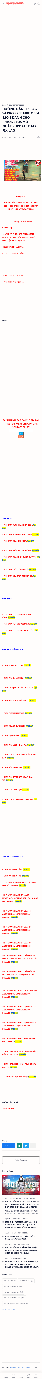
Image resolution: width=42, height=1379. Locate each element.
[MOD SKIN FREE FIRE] (22, 1198)
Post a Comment (21, 1160)
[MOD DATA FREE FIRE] (21, 1244)
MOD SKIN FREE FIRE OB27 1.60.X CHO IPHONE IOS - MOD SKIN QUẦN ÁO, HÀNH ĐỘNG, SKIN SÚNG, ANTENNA (21, 1225)
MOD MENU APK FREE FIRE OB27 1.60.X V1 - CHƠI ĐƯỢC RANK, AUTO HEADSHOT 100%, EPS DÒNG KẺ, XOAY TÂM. (21, 1264)
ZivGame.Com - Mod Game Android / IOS (25, 1367)
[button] (34, 3)
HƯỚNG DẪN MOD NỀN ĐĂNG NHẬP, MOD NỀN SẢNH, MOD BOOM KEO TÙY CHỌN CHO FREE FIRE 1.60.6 (21, 1250)
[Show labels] (9, 1309)
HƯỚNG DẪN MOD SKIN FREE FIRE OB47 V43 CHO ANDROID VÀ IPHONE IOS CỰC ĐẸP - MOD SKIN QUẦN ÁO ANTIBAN (22, 1204)
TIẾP (21, 437)
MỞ (21, 433)
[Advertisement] (21, 30)
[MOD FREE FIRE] (20, 1258)
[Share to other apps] (33, 1145)
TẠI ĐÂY (35, 534)
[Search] (38, 3)
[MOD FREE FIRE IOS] (21, 1219)
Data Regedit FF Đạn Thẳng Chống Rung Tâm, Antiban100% (20, 1237)
